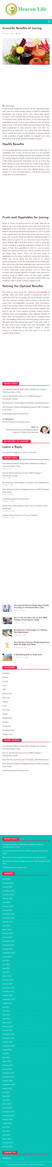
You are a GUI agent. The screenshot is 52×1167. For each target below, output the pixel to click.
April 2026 (6, 879)
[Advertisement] (27, 84)
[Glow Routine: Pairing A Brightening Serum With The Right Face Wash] (7, 647)
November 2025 (8, 895)
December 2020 (8, 1073)
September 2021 (8, 1046)
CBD (4, 689)
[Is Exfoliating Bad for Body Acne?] (7, 659)
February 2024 (7, 933)
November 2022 (8, 991)
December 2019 (8, 1112)
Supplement (7, 718)
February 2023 (7, 980)
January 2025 (7, 910)
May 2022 (6, 1015)
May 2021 (6, 1057)
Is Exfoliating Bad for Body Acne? (15, 414)
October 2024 (7, 922)
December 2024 (8, 914)
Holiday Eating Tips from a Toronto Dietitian (20, 515)
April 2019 (6, 1135)
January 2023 (7, 984)
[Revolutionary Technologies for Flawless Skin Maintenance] (7, 635)
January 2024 (7, 937)
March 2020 (6, 1104)
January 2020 (7, 1108)
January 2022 (7, 1030)
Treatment (6, 726)
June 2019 (6, 1127)
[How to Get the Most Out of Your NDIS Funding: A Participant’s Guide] (7, 623)
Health (5, 714)
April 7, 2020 (9, 33)
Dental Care (7, 693)
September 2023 (8, 953)
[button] (48, 21)
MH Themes (40, 1165)
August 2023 (7, 957)
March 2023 (6, 976)
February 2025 (7, 906)
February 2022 (7, 1026)
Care (4, 685)
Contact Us (6, 1158)
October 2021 (7, 1042)
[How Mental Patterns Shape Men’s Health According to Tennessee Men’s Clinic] (7, 610)
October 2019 (7, 1119)
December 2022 (8, 988)
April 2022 (6, 1019)
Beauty (5, 677)
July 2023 (5, 960)
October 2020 (7, 1081)
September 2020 (8, 1084)
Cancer (5, 681)
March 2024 (6, 930)
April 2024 (6, 926)
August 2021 (7, 1050)
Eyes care (6, 697)
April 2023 (6, 972)
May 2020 (6, 1096)
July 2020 (5, 1092)
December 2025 (8, 891)
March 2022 (6, 1023)
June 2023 (6, 964)
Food (4, 706)
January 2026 (7, 887)
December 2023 (8, 941)
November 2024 (8, 918)
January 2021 (7, 1069)
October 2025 (7, 898)
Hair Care (6, 710)
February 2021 (7, 1065)
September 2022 (8, 999)
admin (20, 33)
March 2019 (6, 1139)
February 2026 (7, 883)
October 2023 (7, 949)
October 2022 (7, 995)
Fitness (5, 702)
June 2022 (6, 1011)
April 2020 (6, 1100)
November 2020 (8, 1077)
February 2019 (7, 1143)
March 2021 (6, 1061)
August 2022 (7, 1003)
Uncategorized (8, 730)
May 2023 (6, 968)
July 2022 (5, 1007)
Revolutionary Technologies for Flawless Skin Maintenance (25, 403)
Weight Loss (7, 734)
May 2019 (6, 1131)
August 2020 (7, 1088)
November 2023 (8, 945)
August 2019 (7, 1123)
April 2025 (6, 902)
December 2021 (8, 1034)
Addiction (6, 673)
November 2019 (8, 1116)
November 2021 (8, 1038)
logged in (16, 452)
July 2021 (5, 1053)
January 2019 (7, 1146)
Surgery (5, 722)
